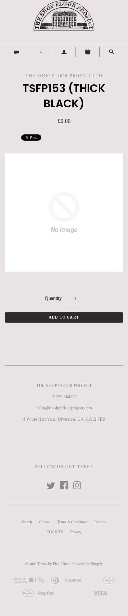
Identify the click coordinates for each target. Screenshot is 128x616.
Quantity (53, 298)
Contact (44, 522)
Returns (100, 522)
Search (27, 522)
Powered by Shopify (87, 564)
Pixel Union (62, 564)
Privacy (75, 532)
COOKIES (55, 532)
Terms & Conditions (72, 522)
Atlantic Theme (36, 564)
